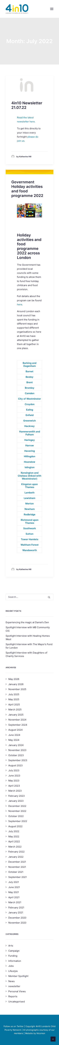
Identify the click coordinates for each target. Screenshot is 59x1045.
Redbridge (29, 514)
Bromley (29, 387)
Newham (30, 509)
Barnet (29, 371)
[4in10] (17, 9)
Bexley (29, 376)
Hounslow (29, 461)
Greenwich (29, 420)
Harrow (29, 445)
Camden (29, 393)
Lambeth (29, 492)
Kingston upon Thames (29, 486)
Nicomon (41, 1033)
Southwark (29, 528)
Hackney (29, 426)
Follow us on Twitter (14, 1026)
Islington (29, 467)
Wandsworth (29, 550)
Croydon (29, 404)
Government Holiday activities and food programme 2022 (27, 189)
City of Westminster (29, 398)
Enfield (30, 415)
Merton (29, 503)
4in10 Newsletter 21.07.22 (26, 105)
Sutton (29, 533)
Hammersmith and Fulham (29, 433)
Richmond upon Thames (29, 521)
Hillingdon (29, 456)
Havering (29, 450)
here (19, 304)
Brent (29, 382)
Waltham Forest (30, 544)
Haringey (29, 439)
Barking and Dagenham (29, 364)
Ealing (29, 409)
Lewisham (29, 498)
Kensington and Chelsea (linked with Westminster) (29, 475)
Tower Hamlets (29, 539)
